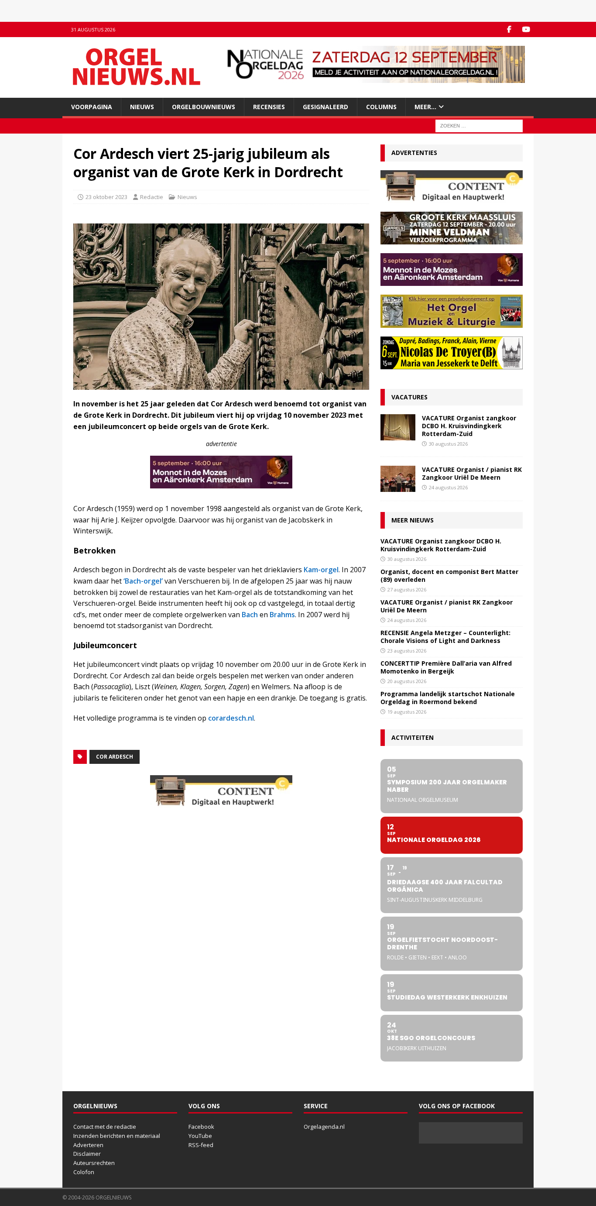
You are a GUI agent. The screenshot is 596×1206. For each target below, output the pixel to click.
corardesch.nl (231, 718)
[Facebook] (509, 29)
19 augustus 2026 (406, 711)
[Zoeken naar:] (479, 125)
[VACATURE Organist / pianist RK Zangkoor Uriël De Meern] (397, 479)
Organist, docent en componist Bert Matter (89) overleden (449, 575)
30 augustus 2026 (448, 443)
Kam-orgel (321, 569)
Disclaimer (87, 1154)
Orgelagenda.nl (324, 1126)
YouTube (200, 1136)
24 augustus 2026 (448, 487)
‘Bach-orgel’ (143, 581)
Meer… (425, 107)
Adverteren (88, 1145)
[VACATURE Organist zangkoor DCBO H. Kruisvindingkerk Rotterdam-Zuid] (397, 427)
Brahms (282, 614)
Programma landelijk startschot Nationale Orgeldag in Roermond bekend (447, 698)
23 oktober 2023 (106, 197)
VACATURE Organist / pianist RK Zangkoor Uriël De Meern (472, 473)
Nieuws (142, 107)
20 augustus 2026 (406, 681)
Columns (381, 107)
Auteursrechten (94, 1163)
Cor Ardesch (114, 756)
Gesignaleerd (325, 107)
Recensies (269, 107)
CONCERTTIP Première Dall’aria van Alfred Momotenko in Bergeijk (446, 667)
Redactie (151, 197)
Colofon (83, 1172)
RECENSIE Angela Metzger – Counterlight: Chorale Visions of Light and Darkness (445, 637)
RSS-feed (200, 1145)
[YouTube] (526, 29)
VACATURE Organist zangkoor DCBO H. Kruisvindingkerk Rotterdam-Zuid (469, 426)
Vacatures (409, 397)
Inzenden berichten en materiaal (116, 1136)
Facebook (201, 1126)
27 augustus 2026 (406, 589)
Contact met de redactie (104, 1126)
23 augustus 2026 (406, 650)
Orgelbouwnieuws (203, 107)
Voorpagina (91, 107)
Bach (250, 614)
